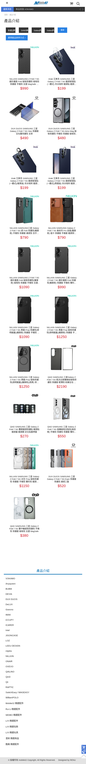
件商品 (84, 747)
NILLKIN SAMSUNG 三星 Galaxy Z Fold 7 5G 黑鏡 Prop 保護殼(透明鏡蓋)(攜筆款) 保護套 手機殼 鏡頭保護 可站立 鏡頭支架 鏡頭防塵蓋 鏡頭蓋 (24, 330)
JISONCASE (12, 635)
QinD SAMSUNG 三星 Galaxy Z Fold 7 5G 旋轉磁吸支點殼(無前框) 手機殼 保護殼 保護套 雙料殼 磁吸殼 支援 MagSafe (61, 429)
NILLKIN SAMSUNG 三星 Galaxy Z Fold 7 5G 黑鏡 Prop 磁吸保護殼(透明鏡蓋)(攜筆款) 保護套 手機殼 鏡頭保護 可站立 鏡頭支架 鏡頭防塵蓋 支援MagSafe (62, 330)
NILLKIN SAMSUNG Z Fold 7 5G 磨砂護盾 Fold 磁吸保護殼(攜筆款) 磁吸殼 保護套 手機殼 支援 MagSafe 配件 (24, 280)
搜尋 (62, 30)
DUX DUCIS (11, 599)
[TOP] (84, 756)
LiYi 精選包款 (12, 727)
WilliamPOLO (12, 697)
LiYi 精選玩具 (12, 732)
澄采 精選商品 (12, 738)
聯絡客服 (84, 751)
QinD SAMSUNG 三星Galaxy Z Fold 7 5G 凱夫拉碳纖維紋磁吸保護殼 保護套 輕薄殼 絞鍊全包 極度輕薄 (61, 380)
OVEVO (9, 666)
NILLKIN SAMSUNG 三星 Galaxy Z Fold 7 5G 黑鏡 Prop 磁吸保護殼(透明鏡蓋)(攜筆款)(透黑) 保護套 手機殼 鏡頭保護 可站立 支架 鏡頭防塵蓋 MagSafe (24, 380)
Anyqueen (11, 584)
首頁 (6, 15)
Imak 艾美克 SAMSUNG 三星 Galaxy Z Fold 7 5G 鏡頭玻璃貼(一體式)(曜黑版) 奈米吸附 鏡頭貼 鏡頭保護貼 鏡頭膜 (24, 181)
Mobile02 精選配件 (15, 703)
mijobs (9, 651)
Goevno (9, 609)
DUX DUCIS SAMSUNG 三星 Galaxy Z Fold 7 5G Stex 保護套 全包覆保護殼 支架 (24, 131)
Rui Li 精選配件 (13, 709)
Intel (8, 630)
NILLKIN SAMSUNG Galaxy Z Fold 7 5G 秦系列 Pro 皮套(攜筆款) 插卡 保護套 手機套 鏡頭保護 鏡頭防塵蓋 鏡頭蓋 (61, 231)
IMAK (8, 615)
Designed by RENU (67, 760)
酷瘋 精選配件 (12, 744)
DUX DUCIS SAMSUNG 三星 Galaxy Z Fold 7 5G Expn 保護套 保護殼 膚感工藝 (61, 479)
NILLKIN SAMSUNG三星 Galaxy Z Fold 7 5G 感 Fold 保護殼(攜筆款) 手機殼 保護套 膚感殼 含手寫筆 (24, 231)
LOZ (8, 640)
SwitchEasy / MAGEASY (17, 692)
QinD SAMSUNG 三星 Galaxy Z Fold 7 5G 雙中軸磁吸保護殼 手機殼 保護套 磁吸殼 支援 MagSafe (24, 528)
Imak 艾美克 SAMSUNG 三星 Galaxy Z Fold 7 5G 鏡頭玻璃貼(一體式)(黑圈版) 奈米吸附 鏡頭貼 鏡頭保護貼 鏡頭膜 (62, 181)
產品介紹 (13, 15)
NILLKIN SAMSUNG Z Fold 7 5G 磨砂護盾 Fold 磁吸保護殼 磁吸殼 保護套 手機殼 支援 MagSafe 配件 (24, 82)
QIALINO (10, 671)
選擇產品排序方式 (16, 38)
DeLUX (9, 604)
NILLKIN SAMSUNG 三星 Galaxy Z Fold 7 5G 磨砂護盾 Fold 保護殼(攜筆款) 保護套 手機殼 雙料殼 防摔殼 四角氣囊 (62, 280)
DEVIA (9, 594)
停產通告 (20, 9)
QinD (8, 677)
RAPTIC (10, 687)
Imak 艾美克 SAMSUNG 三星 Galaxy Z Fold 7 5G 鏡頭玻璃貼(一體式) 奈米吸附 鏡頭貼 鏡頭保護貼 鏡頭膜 (61, 82)
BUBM (9, 589)
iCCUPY (10, 620)
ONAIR (9, 661)
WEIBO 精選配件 (14, 715)
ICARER (10, 625)
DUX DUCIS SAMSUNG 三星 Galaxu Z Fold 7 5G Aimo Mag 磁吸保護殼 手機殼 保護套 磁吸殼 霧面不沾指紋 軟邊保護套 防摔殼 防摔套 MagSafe (61, 131)
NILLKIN (10, 656)
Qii (7, 682)
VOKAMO (10, 578)
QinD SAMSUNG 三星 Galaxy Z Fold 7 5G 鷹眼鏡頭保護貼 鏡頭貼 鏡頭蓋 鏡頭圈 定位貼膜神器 (24, 429)
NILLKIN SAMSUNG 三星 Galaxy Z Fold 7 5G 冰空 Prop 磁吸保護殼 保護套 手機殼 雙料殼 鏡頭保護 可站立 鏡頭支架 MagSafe (24, 479)
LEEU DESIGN (13, 646)
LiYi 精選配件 (12, 721)
